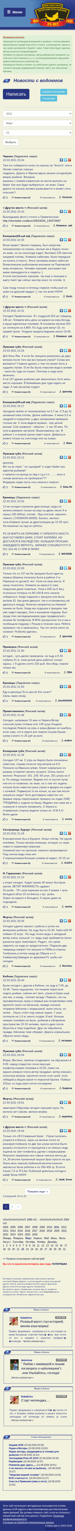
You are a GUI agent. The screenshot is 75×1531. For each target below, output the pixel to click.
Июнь (54, 1238)
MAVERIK (67, 554)
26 (41, 1249)
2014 (13, 1230)
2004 (5, 1227)
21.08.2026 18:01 (46, 1465)
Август (7, 1241)
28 (50, 1249)
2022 (5, 1234)
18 (4, 1249)
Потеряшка (48, 98)
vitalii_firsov (65, 1179)
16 (61, 1245)
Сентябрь (18, 1241)
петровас (67, 1040)
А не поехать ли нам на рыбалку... (28, 1468)
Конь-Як (67, 487)
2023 (13, 1234)
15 (56, 1245)
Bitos (69, 443)
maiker (68, 740)
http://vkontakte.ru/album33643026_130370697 (32, 220)
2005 (13, 1227)
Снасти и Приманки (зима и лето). (28, 1481)
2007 (27, 1227)
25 (36, 1249)
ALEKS (68, 863)
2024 (20, 1234)
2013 (5, 1230)
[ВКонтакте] (61, 158)
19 (9, 1249)
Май (46, 1238)
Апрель (37, 1238)
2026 (35, 1234)
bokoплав (26, 1360)
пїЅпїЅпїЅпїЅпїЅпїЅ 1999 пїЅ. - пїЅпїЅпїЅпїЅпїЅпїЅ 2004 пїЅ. (36, 1221)
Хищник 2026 (16, 1445)
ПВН (69, 672)
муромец (67, 1116)
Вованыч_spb (64, 225)
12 (42, 1245)
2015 (20, 1230)
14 (52, 1245)
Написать (16, 94)
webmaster (51, 1529)
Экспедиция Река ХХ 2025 (23, 1458)
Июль (62, 1238)
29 (55, 1249)
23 (27, 1249)
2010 (49, 1227)
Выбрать (10, 142)
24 (32, 1249)
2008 (35, 1227)
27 (45, 1249)
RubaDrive (26, 1317)
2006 (20, 1227)
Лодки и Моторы (18, 1448)
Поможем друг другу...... (22, 1465)
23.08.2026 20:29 (34, 1445)
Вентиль (67, 966)
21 (18, 1249)
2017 (35, 1230)
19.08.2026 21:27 (39, 1478)
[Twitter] (65, 158)
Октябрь (30, 1241)
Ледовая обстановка (53, 91)
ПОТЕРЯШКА (59, 1264)
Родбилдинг (16, 1461)
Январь (7, 1238)
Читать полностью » (34, 1341)
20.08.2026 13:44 (51, 1475)
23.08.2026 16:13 (29, 1455)
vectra (68, 819)
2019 (49, 1230)
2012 (64, 1227)
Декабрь (52, 1241)
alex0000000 (65, 700)
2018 (42, 1230)
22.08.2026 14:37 (33, 1461)
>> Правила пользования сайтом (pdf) (23, 1258)
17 (65, 1245)
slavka (68, 906)
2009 (42, 1227)
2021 (64, 1230)
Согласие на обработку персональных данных (28, 1522)
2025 (27, 1234)
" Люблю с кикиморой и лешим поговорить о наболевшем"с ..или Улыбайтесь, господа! (42, 1368)
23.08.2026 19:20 (38, 1448)
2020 (56, 1230)
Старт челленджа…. (35, 1400)
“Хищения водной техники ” (24, 1475)
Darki (69, 296)
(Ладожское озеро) (20, 156)
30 (59, 1249)
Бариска (67, 1088)
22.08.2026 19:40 (49, 1458)
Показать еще (37, 1191)
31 (64, 1249)
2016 (27, 1230)
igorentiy (67, 391)
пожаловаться (48, 198)
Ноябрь (41, 1241)
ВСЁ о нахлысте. (18, 1478)
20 (13, 1249)
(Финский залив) (25, 207)
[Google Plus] (70, 158)
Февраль (18, 1238)
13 (47, 1245)
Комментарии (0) (22, 198)
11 (38, 1245)
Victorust (67, 197)
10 (33, 1245)
